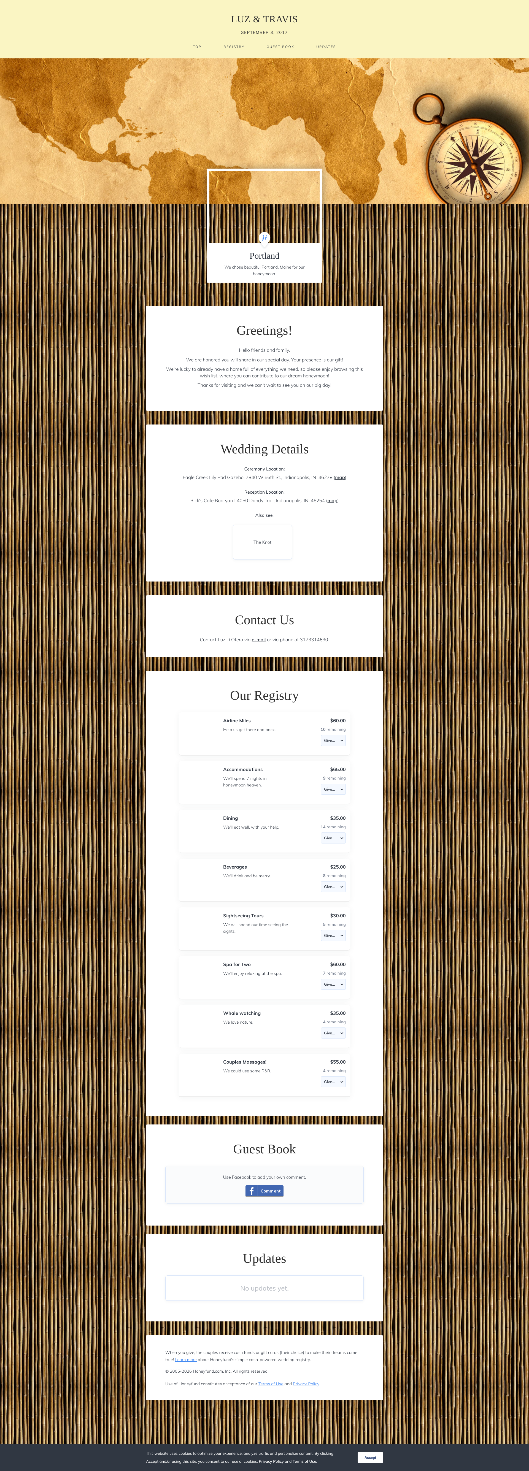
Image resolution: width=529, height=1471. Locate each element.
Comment (271, 1191)
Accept (370, 1458)
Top (197, 47)
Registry (233, 47)
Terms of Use (271, 1383)
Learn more (186, 1359)
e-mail (259, 640)
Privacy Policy (306, 1383)
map (340, 477)
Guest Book (280, 47)
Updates (326, 47)
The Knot (262, 542)
